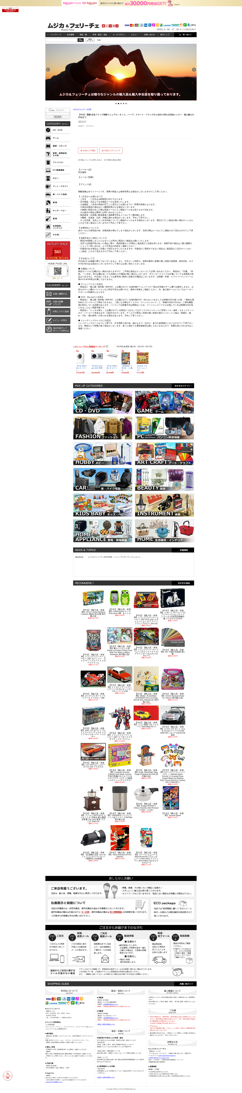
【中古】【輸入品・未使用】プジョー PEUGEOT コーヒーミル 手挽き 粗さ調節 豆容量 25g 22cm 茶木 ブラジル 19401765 (93, 817)
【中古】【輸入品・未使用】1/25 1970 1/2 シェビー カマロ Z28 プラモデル (93, 765)
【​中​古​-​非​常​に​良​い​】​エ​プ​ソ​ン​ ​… (112, 368)
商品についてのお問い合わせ (91, 160)
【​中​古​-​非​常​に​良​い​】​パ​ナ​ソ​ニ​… (81, 368)
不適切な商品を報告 (113, 160)
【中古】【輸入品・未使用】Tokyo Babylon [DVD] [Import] (119, 854)
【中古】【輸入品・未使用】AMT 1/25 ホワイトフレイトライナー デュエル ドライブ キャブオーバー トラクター (93, 732)
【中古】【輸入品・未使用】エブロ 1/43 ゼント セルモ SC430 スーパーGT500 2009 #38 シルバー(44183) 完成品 (172, 731)
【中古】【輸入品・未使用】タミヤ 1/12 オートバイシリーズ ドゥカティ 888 (93, 696)
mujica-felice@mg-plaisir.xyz (167, 1055)
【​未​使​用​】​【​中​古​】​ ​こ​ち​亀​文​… (127, 368)
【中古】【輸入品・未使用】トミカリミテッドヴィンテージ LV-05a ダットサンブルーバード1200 (119, 688)
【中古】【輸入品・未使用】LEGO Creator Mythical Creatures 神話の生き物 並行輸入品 (93, 613)
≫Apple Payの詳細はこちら (54, 1082)
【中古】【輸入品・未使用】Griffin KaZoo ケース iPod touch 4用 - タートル (120, 611)
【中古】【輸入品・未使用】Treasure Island (173, 814)
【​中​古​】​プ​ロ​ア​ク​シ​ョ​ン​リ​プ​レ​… (142, 368)
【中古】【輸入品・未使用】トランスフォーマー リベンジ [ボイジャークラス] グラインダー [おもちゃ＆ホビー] (146, 651)
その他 (88, 109)
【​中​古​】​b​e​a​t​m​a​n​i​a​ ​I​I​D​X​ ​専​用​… (97, 368)
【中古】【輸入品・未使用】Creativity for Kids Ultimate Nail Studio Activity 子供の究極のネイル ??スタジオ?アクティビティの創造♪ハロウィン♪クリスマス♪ (119, 775)
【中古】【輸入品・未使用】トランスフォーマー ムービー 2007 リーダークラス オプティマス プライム (119, 736)
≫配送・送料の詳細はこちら (106, 1024)
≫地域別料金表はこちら (110, 1004)
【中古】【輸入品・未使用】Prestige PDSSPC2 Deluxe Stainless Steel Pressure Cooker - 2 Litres (146, 807)
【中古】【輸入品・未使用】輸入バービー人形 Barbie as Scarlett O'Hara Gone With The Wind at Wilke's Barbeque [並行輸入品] (119, 650)
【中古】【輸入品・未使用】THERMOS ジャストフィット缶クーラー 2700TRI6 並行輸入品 (119, 816)
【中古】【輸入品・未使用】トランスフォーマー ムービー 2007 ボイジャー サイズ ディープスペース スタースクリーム (93, 659)
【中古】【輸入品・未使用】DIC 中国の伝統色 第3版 (173, 652)
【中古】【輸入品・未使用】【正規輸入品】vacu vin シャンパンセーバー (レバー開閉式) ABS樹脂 (93, 855)
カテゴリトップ (79, 109)
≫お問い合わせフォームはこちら (158, 1057)
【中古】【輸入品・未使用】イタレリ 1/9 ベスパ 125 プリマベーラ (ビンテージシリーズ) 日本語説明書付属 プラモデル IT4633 (172, 614)
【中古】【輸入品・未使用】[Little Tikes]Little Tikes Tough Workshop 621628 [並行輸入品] (146, 773)
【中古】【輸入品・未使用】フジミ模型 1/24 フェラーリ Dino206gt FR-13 (146, 724)
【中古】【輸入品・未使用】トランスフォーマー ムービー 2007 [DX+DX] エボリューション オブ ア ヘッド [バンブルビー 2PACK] (146, 619)
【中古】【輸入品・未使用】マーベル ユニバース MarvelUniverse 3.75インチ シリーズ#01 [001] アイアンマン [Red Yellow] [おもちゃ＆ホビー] (146, 857)
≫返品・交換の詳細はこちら (106, 1077)
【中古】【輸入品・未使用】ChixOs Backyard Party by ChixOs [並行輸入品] (172, 696)
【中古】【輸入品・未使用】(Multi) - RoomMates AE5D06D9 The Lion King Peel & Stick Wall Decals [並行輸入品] (146, 698)
